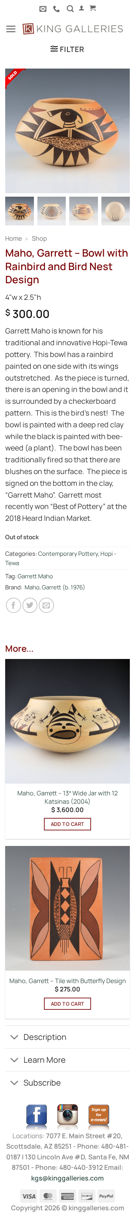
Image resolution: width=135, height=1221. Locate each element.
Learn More (45, 1059)
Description (45, 1036)
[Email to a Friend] (46, 605)
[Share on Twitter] (30, 605)
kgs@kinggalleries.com (67, 1178)
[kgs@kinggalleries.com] (43, 9)
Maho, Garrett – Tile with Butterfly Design (67, 981)
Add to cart (67, 824)
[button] (81, 8)
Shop (39, 238)
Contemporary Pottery (68, 554)
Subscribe (42, 1082)
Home (13, 238)
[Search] (70, 9)
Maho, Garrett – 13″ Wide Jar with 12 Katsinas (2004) (67, 797)
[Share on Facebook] (13, 605)
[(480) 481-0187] (57, 9)
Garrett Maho (35, 576)
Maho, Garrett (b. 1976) (55, 587)
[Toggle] (14, 1038)
